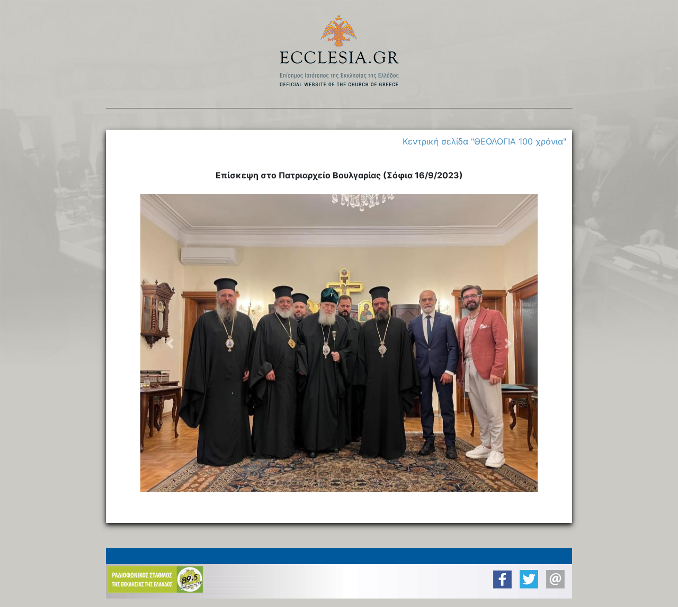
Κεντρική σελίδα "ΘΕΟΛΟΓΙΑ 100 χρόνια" (484, 141)
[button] (170, 343)
